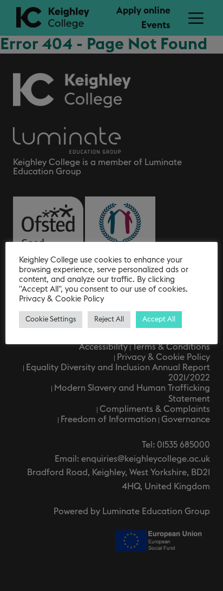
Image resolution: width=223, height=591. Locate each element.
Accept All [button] (158, 319)
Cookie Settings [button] (50, 319)
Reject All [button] (109, 319)
